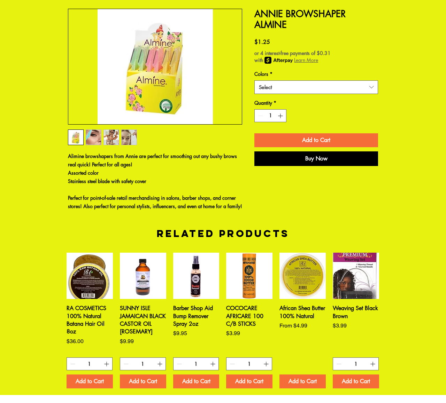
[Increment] (281, 116)
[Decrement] (259, 116)
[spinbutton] (270, 116)
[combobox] (316, 87)
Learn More (306, 60)
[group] (222, 320)
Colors (263, 74)
